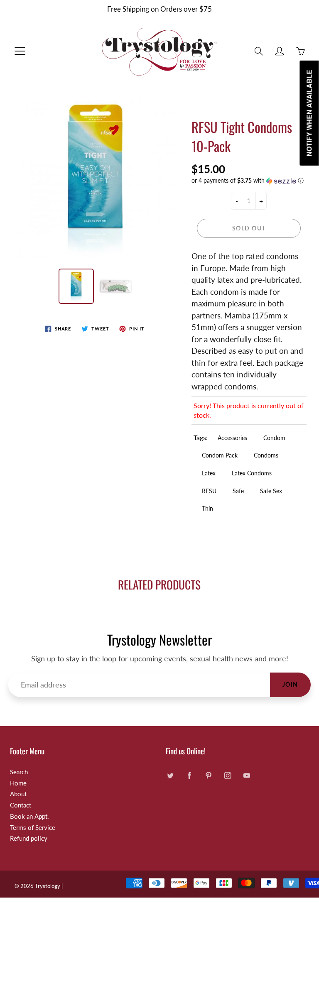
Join (290, 684)
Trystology (47, 886)
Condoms (266, 455)
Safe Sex (271, 490)
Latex (209, 473)
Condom (274, 437)
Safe (238, 490)
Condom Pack (220, 455)
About (18, 794)
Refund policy (28, 838)
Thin (207, 508)
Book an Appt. (29, 816)
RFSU (209, 490)
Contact (20, 805)
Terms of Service (32, 827)
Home (18, 783)
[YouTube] (246, 775)
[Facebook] (189, 775)
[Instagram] (227, 775)
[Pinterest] (208, 775)
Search (19, 772)
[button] (249, 181)
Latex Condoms (252, 473)
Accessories (232, 437)
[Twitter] (170, 775)
